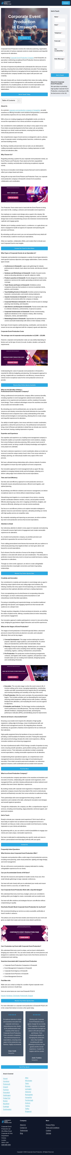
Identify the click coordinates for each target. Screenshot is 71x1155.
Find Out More (24, 768)
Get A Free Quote (24, 1067)
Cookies (48, 1130)
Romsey (27, 1086)
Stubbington (7, 1095)
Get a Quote (23, 38)
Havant (3, 995)
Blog (21, 1133)
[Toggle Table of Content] (18, 100)
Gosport (30, 995)
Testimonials (24, 1130)
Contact (66, 3)
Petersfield (6, 1092)
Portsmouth (23, 995)
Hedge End (6, 1098)
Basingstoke (29, 1094)
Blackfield (6, 1103)
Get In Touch (60, 75)
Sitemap (48, 1133)
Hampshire (28, 1097)
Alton (26, 1078)
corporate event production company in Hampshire (24, 110)
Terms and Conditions (52, 1127)
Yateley (27, 1106)
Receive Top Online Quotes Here (24, 573)
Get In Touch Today (24, 94)
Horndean (9, 995)
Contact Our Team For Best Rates (24, 248)
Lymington (28, 1089)
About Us (23, 1125)
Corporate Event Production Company (22, 57)
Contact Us (24, 844)
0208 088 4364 (6, 1145)
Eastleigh (6, 1106)
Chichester (16, 995)
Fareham (6, 1089)
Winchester (28, 1080)
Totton (27, 1083)
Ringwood (28, 1111)
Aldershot (28, 1092)
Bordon (5, 1101)
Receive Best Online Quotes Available (24, 385)
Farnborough (29, 1100)
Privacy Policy (50, 1125)
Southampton (7, 1109)
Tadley (27, 1108)
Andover (27, 1103)
